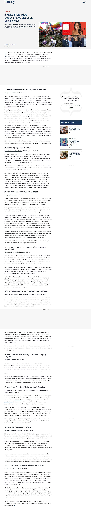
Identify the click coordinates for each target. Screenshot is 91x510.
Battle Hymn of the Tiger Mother (13, 150)
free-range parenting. (30, 306)
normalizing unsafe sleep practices (14, 127)
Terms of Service (75, 105)
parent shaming (31, 110)
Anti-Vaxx (42, 247)
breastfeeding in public (17, 120)
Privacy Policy (79, 105)
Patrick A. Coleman (10, 44)
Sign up (71, 107)
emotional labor (9, 402)
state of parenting (31, 52)
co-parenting (8, 106)
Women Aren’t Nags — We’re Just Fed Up (26, 390)
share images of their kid (31, 98)
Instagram (26, 96)
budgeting (7, 413)
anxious (16, 54)
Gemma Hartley (18, 400)
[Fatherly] (10, 2)
